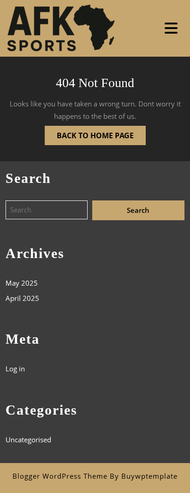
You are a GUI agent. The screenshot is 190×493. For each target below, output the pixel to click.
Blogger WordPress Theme (59, 476)
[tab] (172, 28)
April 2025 (22, 298)
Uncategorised (28, 439)
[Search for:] (49, 210)
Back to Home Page (89, 133)
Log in (15, 368)
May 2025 (22, 283)
